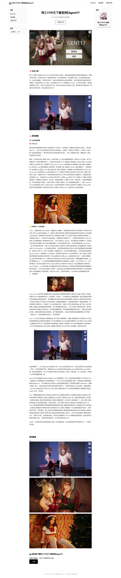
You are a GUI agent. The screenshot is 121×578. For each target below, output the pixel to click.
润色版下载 (109, 3)
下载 (33, 561)
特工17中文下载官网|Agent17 (23, 3)
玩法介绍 (92, 3)
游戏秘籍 (100, 3)
